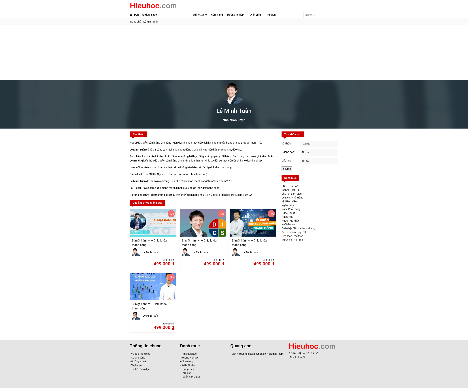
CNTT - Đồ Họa (290, 186)
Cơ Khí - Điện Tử (290, 189)
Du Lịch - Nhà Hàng (292, 197)
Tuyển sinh (254, 14)
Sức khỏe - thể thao (292, 236)
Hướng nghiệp (235, 14)
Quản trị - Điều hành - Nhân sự (298, 228)
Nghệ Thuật (288, 212)
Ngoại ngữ (287, 216)
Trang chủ (135, 21)
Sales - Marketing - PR (294, 232)
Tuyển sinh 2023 (190, 376)
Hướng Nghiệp (189, 357)
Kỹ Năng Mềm (289, 201)
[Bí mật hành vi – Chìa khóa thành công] (153, 225)
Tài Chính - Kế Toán (292, 239)
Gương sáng (138, 357)
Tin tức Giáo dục (140, 369)
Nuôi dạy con (289, 224)
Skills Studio (200, 14)
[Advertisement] (234, 52)
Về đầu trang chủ (140, 353)
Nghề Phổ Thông (291, 209)
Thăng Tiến (187, 369)
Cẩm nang (217, 14)
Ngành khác (288, 205)
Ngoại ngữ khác (290, 220)
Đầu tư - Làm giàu (292, 193)
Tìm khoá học (189, 353)
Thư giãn (270, 14)
